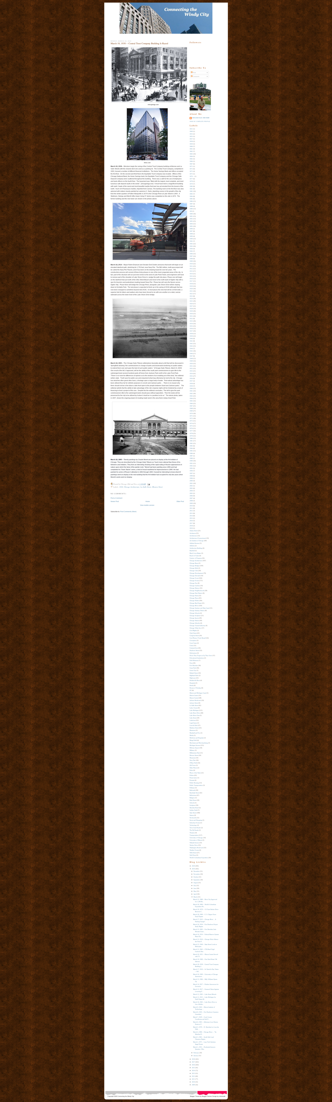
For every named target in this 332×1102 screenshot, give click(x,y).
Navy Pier (193, 760)
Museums (192, 758)
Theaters (192, 833)
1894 (191, 224)
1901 (191, 241)
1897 (191, 231)
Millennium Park (195, 753)
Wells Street (193, 852)
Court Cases (193, 643)
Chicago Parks (194, 595)
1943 (191, 346)
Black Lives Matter (195, 553)
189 (191, 211)
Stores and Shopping (196, 820)
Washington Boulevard (196, 847)
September (196, 880)
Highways (193, 678)
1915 (191, 276)
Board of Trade (194, 555)
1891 (191, 216)
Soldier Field (193, 810)
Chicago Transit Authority (197, 625)
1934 (191, 323)
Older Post (180, 501)
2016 (191, 520)
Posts (194, 72)
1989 (191, 458)
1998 (191, 476)
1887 (191, 204)
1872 (191, 169)
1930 (191, 313)
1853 (191, 134)
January (195, 1055)
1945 (191, 351)
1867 (191, 164)
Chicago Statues (194, 620)
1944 (191, 348)
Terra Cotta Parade (195, 827)
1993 (191, 468)
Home (148, 501)
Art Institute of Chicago (197, 540)
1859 (191, 144)
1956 (191, 378)
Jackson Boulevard (195, 700)
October (195, 877)
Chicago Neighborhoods (197, 590)
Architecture (193, 535)
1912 (191, 268)
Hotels (191, 685)
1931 (191, 316)
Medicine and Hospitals (197, 738)
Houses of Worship (195, 688)
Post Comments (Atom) (128, 511)
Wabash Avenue (194, 842)
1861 (191, 149)
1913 (191, 271)
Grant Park (193, 668)
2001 (191, 483)
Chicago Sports (194, 618)
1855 (191, 136)
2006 (191, 496)
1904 (191, 248)
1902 (191, 244)
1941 (191, 341)
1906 (191, 253)
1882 (191, 191)
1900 (191, 238)
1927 (191, 306)
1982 (191, 443)
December (196, 871)
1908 (191, 258)
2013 (191, 513)
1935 (191, 326)
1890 (191, 214)
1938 (121, 487)
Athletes (192, 545)
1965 (191, 401)
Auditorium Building (196, 548)
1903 (191, 246)
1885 (191, 199)
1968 (191, 408)
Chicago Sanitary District (197, 610)
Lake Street (193, 718)
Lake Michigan (194, 710)
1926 (191, 303)
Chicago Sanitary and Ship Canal (199, 608)
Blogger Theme (195, 1096)
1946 (191, 353)
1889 (191, 209)
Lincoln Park (193, 725)
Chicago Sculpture (195, 615)
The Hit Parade (194, 830)
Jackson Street (194, 703)
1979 (191, 436)
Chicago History (194, 588)
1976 (191, 428)
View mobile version (147, 505)
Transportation (194, 835)
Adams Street (194, 530)
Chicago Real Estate (195, 603)
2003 (191, 488)
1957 (191, 381)
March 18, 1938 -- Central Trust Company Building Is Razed (139, 43)
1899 (191, 236)
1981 (191, 441)
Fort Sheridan (194, 665)
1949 (191, 361)
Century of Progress (196, 558)
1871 (191, 166)
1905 (191, 251)
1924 (191, 298)
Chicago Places (194, 598)
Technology (193, 825)
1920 (191, 288)
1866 (191, 161)
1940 (191, 338)
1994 (191, 471)
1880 (191, 186)
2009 (191, 503)
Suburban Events (195, 823)
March (195, 897)
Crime (191, 645)
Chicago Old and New (200, 117)
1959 (191, 386)
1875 (191, 174)
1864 (191, 156)
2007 (191, 498)
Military (192, 750)
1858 (191, 141)
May (194, 891)
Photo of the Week (195, 773)
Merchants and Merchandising (199, 743)
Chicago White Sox (195, 628)
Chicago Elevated (195, 575)
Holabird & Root (195, 680)
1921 (191, 291)
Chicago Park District (196, 593)
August (195, 882)
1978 (191, 433)
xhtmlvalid (222, 1096)
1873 (191, 171)
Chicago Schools (195, 613)
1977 (191, 431)
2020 (193, 866)
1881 (191, 189)
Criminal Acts (194, 648)
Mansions (192, 730)
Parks (191, 770)
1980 (191, 438)
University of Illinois (196, 840)
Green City (193, 670)
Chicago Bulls (194, 568)
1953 (191, 371)
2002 (191, 486)
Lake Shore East (194, 715)
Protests (192, 780)
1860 (191, 146)
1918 (191, 283)
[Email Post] (148, 484)
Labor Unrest (194, 708)
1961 (191, 391)
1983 (191, 446)
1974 (191, 423)
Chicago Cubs (194, 570)
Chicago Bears (194, 563)
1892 (191, 218)
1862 (191, 151)
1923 (191, 296)
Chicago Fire (193, 583)
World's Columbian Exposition (199, 857)
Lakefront (193, 720)
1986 (191, 453)
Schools (192, 803)
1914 (191, 273)
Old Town (193, 765)
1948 (191, 358)
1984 (191, 448)
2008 (191, 500)
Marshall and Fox (195, 733)
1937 (191, 331)
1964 (191, 398)
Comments (195, 76)
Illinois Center (194, 695)
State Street (193, 813)
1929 (191, 311)
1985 (191, 451)
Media (191, 735)
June (194, 888)
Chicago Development (196, 573)
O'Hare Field (193, 763)
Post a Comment (116, 498)
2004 (191, 490)
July (194, 885)
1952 (191, 368)
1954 (191, 373)
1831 (191, 129)
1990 (191, 461)
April (195, 894)
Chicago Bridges (194, 565)
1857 (191, 139)
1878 (191, 181)
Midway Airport (194, 748)
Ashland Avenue (194, 543)
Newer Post (115, 501)
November (196, 874)
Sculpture (192, 805)
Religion (192, 797)
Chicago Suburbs (195, 623)
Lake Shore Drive (195, 713)
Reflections (193, 795)
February (196, 1053)
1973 (191, 421)
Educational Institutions (197, 658)
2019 (191, 528)
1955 (191, 376)
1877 (191, 179)
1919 (191, 286)
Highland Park (194, 675)
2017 (191, 523)
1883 (191, 194)
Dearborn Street (194, 650)
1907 (191, 256)
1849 (191, 131)
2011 (191, 508)
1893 (191, 221)
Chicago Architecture (131, 487)
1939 (191, 336)
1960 (191, 388)
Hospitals (192, 683)
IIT (191, 690)
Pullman (192, 788)
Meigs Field (193, 740)
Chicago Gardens (195, 585)
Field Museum (194, 660)
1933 (191, 321)
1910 (191, 263)
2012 (191, 510)
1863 (191, 154)
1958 (191, 383)
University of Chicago (196, 837)
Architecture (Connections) (198, 538)
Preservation (193, 778)
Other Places (193, 768)
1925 (191, 301)
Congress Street (194, 635)
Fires (191, 663)
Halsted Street (194, 673)
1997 (191, 473)
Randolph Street (194, 793)
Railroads (192, 790)
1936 (191, 328)
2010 (191, 506)
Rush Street (193, 800)
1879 (191, 184)
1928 (191, 308)
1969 (191, 411)
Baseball (192, 550)
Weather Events (194, 850)
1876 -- (192, 176)
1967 (191, 406)
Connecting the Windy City (125, 1096)
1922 (191, 293)
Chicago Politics (194, 600)
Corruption (193, 640)
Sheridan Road (194, 807)
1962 (191, 393)
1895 (191, 226)
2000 (191, 481)
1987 (191, 456)
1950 (191, 363)
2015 (191, 518)
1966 (191, 403)
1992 (191, 466)
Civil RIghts (193, 630)
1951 (191, 366)
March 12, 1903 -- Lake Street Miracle (204, 994)
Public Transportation (196, 785)
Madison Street (194, 728)
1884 (191, 196)
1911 (191, 266)
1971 (191, 416)
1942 (191, 343)
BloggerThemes (207, 1096)
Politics (192, 775)
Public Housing (194, 783)
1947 (191, 356)
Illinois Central (194, 698)
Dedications (193, 653)
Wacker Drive (194, 845)
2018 (191, 525)
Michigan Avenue (195, 745)
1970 (191, 413)
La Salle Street (145, 487)
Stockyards (193, 817)
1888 (191, 206)
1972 (191, 418)
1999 (191, 478)
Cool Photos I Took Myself (198, 638)
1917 (191, 281)
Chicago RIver (194, 605)
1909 (191, 261)
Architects (193, 533)
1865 (191, 159)
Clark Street (193, 633)
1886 (191, 201)
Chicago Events (194, 580)
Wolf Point (193, 855)
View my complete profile (200, 121)
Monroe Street (157, 487)
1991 (191, 463)
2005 (191, 493)
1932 (191, 318)
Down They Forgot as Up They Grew (201, 655)
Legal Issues (193, 723)
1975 (191, 426)
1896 (191, 228)
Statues (192, 815)
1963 (191, 396)
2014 (191, 516)
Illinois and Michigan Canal (198, 693)
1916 (191, 278)
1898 (191, 234)
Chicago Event (194, 578)
